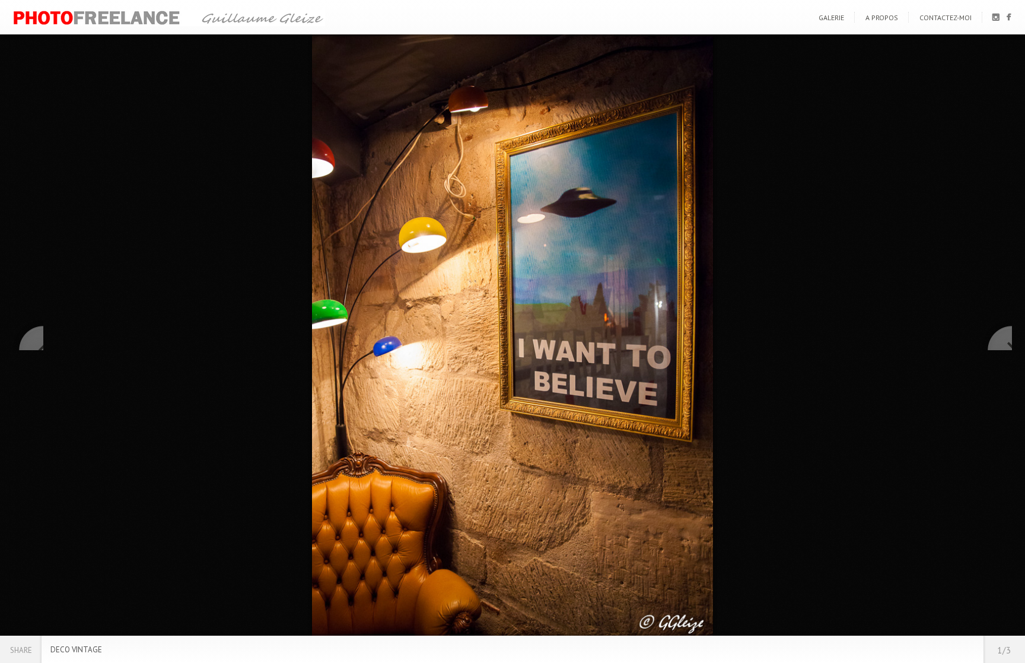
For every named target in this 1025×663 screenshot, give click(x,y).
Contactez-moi (945, 17)
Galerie (831, 17)
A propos (881, 17)
